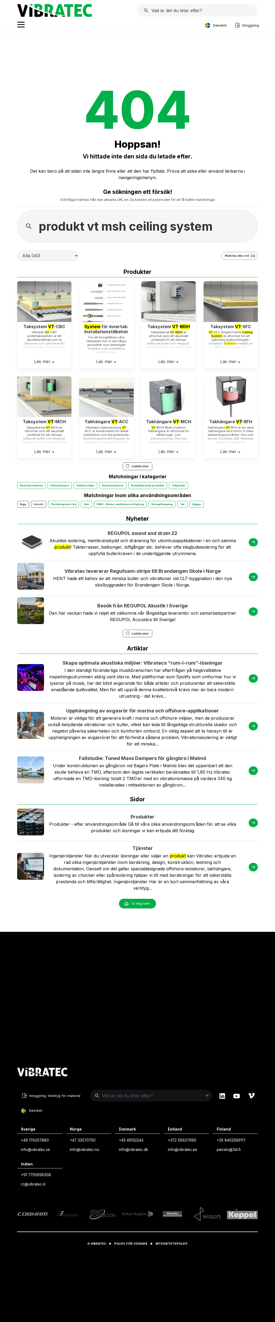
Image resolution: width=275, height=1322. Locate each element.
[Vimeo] (251, 1096)
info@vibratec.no (84, 1149)
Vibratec (98, 1243)
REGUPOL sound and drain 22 (142, 533)
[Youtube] (236, 1096)
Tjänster (142, 848)
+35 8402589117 (231, 1140)
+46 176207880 (35, 1140)
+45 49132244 (131, 1140)
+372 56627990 (182, 1140)
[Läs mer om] (30, 542)
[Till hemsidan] (42, 1073)
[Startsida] (54, 15)
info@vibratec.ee (182, 1149)
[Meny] (21, 25)
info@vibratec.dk (133, 1149)
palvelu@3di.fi (229, 1149)
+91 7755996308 (36, 1175)
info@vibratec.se (35, 1149)
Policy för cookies (130, 1243)
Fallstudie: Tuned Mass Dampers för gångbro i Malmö (142, 758)
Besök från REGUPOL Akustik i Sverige (142, 606)
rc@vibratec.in (33, 1184)
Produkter (142, 817)
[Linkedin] (222, 1096)
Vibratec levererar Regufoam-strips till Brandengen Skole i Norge (142, 571)
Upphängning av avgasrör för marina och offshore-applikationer (142, 710)
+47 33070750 (83, 1140)
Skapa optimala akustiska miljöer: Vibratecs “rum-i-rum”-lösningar (143, 663)
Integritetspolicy (171, 1243)
